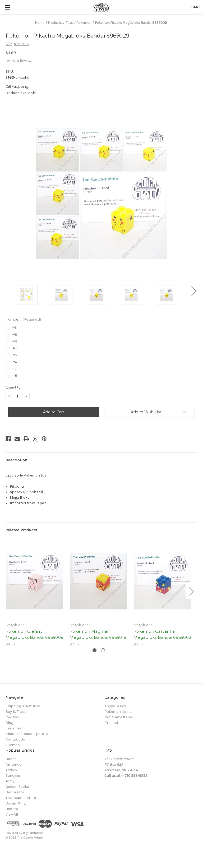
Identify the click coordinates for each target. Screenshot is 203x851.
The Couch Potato (21, 798)
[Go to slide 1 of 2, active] (94, 650)
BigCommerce (33, 833)
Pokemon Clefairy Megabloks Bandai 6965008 (34, 634)
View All (12, 814)
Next (193, 291)
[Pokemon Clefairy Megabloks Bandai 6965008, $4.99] (34, 581)
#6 (14, 362)
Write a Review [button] (19, 60)
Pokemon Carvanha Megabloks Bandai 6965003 (162, 634)
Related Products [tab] (21, 530)
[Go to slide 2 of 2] (103, 650)
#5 (14, 355)
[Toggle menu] (7, 7)
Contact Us (15, 739)
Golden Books (17, 786)
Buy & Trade (16, 711)
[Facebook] (8, 438)
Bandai (11, 759)
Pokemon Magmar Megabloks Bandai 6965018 (98, 634)
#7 (14, 369)
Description (16, 459)
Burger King (16, 803)
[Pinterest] (44, 438)
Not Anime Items (118, 717)
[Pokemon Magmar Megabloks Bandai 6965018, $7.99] (98, 581)
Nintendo (13, 764)
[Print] (26, 438)
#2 (14, 334)
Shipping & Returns (23, 706)
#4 (14, 348)
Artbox (11, 770)
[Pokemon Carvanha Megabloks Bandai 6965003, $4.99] (162, 581)
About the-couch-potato (27, 734)
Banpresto (15, 792)
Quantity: (13, 387)
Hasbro (12, 809)
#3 (14, 341)
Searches (14, 728)
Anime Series (115, 706)
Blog (9, 722)
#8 (14, 375)
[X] (35, 438)
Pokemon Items (118, 711)
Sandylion (14, 775)
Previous (9, 291)
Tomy (10, 781)
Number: (23, 319)
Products (112, 722)
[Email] (17, 438)
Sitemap (13, 745)
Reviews (12, 717)
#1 (14, 327)
